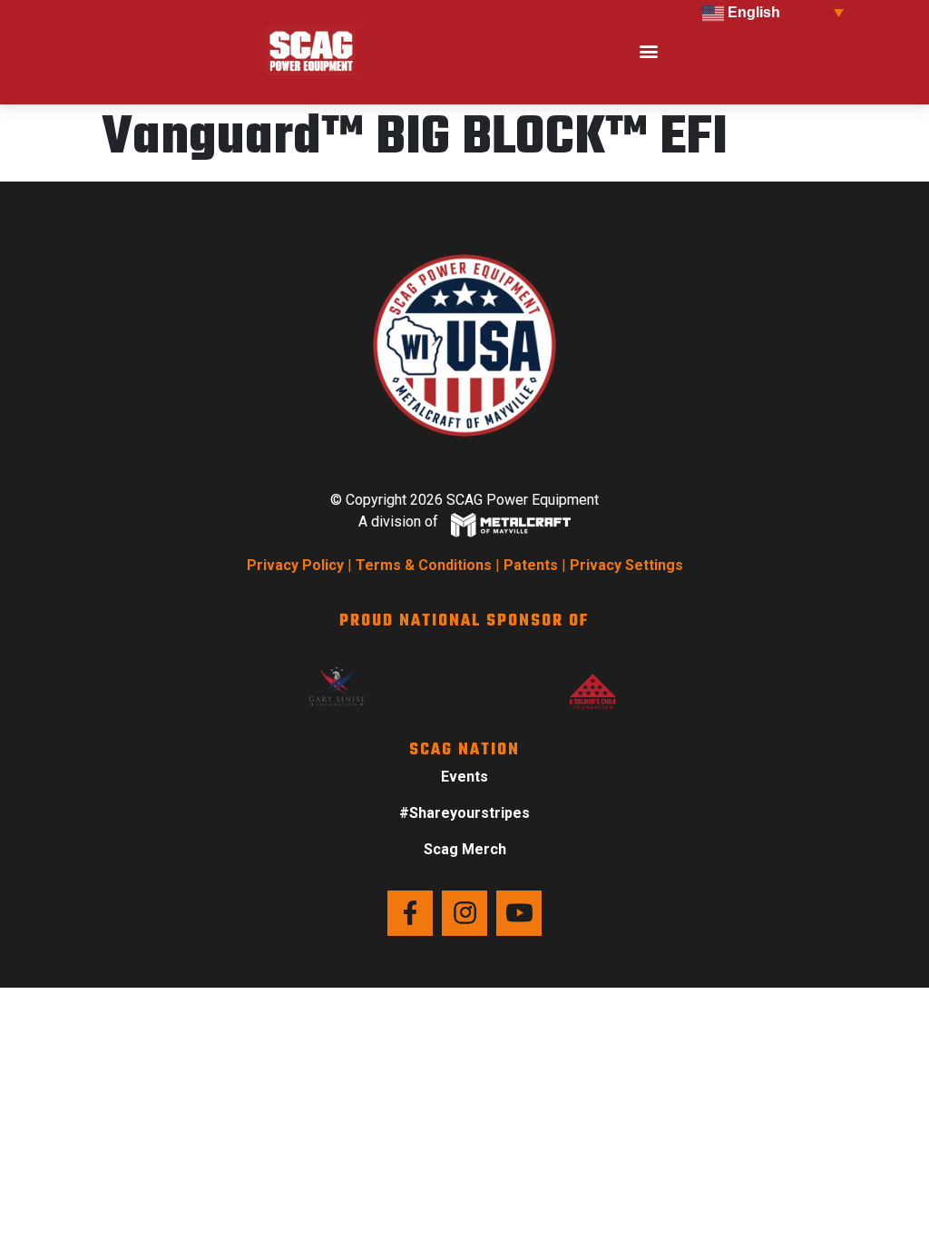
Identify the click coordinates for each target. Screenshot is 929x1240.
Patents (531, 565)
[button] (648, 51)
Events (464, 776)
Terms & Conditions (424, 565)
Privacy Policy (295, 565)
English (752, 12)
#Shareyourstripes (464, 813)
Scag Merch (465, 849)
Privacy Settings (626, 565)
